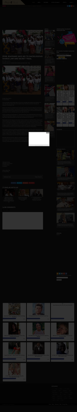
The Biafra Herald (40, 145)
